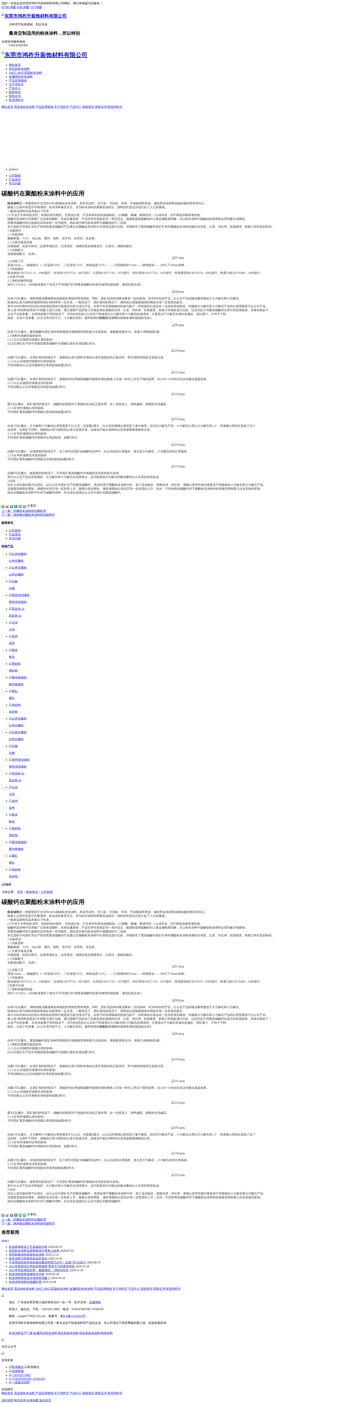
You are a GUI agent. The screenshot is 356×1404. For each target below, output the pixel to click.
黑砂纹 (13, 670)
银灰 (12, 656)
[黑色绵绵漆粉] (19, 595)
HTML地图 (8, 7)
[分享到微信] (20, 506)
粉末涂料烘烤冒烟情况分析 (26, 1274)
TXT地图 (36, 7)
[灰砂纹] (15, 704)
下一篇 (28, 514)
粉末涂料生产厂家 (21, 1333)
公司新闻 (15, 175)
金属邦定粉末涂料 (45, 1333)
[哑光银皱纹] (18, 677)
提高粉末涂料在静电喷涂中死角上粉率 (34, 1250)
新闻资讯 (15, 92)
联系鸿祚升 (16, 100)
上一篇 (23, 511)
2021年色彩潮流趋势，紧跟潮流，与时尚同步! (39, 1270)
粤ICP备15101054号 (73, 1316)
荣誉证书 (15, 96)
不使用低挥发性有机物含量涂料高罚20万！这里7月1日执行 (47, 1262)
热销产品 (7, 546)
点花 (12, 629)
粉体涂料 (107, 1333)
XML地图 (23, 7)
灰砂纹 (13, 711)
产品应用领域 (18, 80)
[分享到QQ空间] (3, 506)
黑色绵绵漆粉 (18, 602)
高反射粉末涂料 (19, 68)
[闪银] (13, 581)
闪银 (12, 588)
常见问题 (15, 183)
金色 (12, 643)
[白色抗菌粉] (18, 554)
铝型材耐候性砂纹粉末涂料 (26, 1254)
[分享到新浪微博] (7, 506)
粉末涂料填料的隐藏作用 (25, 1281)
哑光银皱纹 (16, 684)
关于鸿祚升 (16, 84)
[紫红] (13, 691)
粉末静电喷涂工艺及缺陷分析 (28, 1246)
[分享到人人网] (15, 506)
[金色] (13, 636)
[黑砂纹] (15, 663)
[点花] (13, 622)
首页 (20, 892)
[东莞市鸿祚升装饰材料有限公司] (34, 16)
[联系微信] (16, 1367)
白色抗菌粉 (16, 560)
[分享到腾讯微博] (11, 506)
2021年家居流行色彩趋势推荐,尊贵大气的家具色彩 (42, 1266)
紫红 (12, 698)
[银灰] (13, 650)
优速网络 (95, 1302)
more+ (5, 1240)
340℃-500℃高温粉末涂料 (25, 72)
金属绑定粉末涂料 (21, 76)
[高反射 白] (16, 608)
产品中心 (15, 88)
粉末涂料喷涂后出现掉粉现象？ (29, 1278)
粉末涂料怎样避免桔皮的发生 (28, 1258)
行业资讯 (15, 179)
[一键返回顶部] (19, 1382)
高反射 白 (15, 615)
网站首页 (15, 65)
